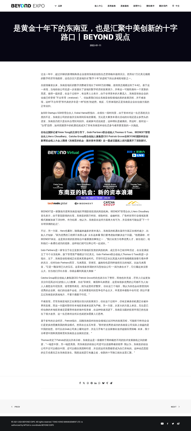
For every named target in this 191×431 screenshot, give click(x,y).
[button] (80, 383)
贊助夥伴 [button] (150, 6)
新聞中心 (137, 6)
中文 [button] (178, 6)
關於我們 (163, 6)
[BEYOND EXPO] (27, 6)
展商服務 (112, 6)
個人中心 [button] (99, 6)
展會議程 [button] (125, 6)
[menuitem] (57, 6)
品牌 (60, 6)
